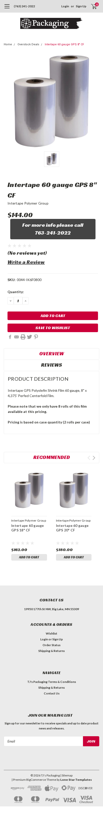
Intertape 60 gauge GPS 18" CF (27, 527)
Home (8, 44)
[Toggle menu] (7, 9)
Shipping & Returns (51, 651)
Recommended (51, 457)
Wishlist (51, 633)
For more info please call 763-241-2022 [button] (52, 229)
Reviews (51, 365)
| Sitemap (66, 775)
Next (94, 458)
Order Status (51, 645)
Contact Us (52, 693)
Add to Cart (29, 557)
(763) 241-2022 (24, 6)
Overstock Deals (28, 44)
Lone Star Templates (76, 780)
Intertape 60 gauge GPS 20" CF (72, 527)
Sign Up (81, 6)
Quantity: (16, 292)
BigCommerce (36, 780)
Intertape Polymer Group (28, 203)
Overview (51, 353)
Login (65, 6)
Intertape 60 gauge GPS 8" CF (64, 44)
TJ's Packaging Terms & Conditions (51, 682)
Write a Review (26, 262)
